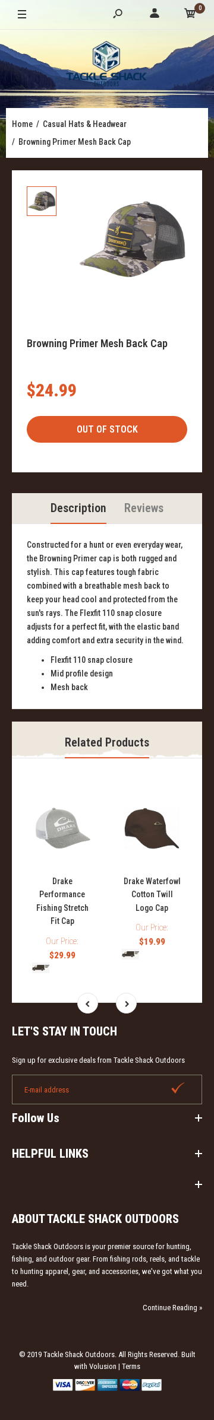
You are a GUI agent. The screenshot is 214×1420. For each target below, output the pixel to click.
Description (78, 508)
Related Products (107, 742)
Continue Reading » (172, 1307)
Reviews (143, 508)
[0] (190, 15)
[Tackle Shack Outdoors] (107, 66)
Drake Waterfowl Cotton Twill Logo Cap (152, 894)
